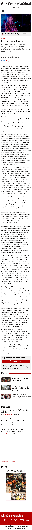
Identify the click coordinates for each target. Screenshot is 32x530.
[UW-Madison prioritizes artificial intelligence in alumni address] (6, 387)
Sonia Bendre (6, 433)
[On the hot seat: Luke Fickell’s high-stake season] (6, 396)
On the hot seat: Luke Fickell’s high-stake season (21, 396)
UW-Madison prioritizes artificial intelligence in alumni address (20, 388)
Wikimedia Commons (6, 34)
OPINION (3, 38)
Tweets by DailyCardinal (8, 461)
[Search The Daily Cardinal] (30, 10)
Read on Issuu (16, 503)
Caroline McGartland (8, 414)
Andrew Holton (6, 425)
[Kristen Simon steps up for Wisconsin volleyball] (6, 379)
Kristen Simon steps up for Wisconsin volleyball (21, 379)
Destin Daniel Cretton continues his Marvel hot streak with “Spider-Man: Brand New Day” (14, 421)
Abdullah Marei (8, 55)
